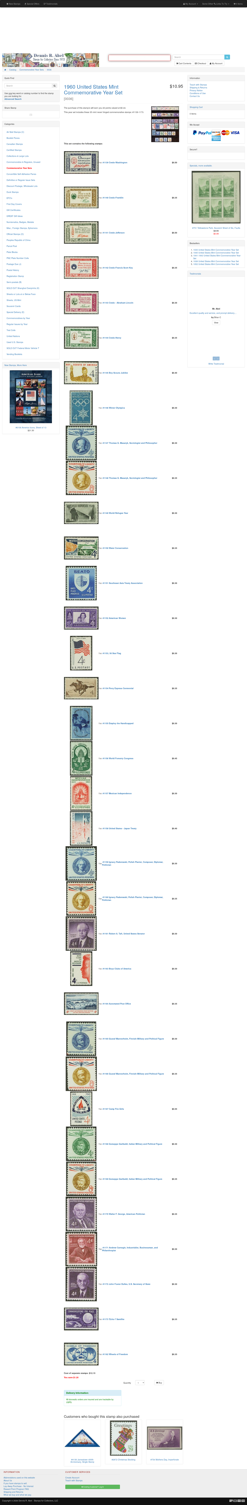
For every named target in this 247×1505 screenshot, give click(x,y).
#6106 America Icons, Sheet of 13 (31, 427)
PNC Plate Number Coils (18, 258)
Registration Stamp (15, 276)
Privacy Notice (196, 90)
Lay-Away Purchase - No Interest (18, 1486)
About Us (8, 1480)
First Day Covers (14, 204)
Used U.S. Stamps (15, 342)
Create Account (72, 1477)
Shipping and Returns (13, 1492)
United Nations (13, 336)
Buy (160, 1382)
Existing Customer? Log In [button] (93, 1487)
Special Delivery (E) (15, 312)
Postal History (13, 270)
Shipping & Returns (198, 87)
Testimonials (195, 273)
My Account (216, 64)
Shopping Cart (196, 107)
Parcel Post (12, 246)
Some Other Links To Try (215, 3)
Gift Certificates (13, 210)
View (216, 324)
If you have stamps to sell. (15, 1483)
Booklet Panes (13, 138)
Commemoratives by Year (18, 318)
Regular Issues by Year (17, 324)
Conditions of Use (198, 93)
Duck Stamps (13, 192)
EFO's (9, 198)
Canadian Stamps (15, 144)
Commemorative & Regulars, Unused (23, 162)
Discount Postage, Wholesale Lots (22, 186)
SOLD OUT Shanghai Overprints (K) (23, 288)
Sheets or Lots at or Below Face (21, 294)
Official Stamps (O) (15, 234)
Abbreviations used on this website (19, 1477)
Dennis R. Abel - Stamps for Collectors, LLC (38, 1500)
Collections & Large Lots (18, 156)
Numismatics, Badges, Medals (20, 222)
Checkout (201, 64)
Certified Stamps (14, 150)
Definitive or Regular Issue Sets (21, 180)
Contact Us (195, 96)
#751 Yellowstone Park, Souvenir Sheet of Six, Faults (216, 228)
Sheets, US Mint (14, 300)
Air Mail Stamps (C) (15, 132)
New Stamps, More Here (15, 365)
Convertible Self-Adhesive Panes (21, 174)
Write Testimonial (216, 363)
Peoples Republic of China (18, 240)
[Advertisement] (123, 30)
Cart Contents (184, 64)
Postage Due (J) (14, 264)
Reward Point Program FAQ (16, 1489)
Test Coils (11, 330)
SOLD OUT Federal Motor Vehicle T (23, 348)
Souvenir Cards (14, 306)
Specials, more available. (201, 165)
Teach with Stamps (198, 84)
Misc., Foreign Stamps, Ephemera (22, 228)
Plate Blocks (12, 252)
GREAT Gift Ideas (15, 216)
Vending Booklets (14, 354)
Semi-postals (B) (14, 282)
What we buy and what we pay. (18, 1494)
